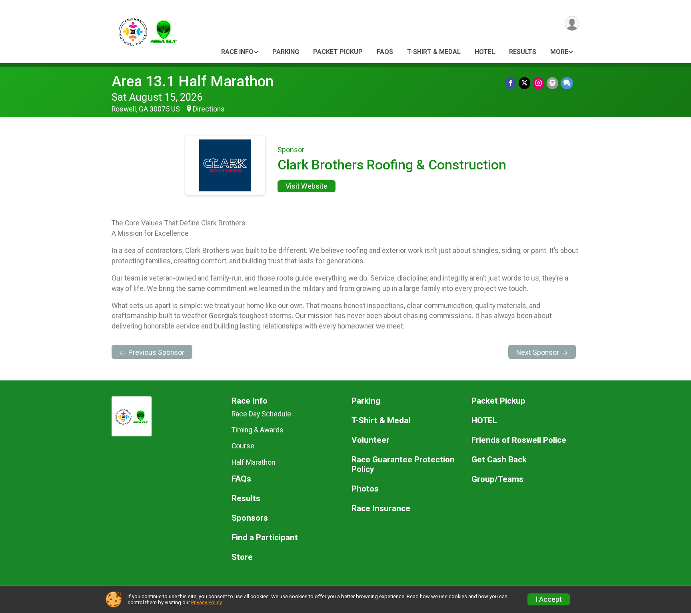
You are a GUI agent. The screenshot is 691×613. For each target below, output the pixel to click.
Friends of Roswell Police (518, 440)
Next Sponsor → (542, 352)
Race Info (237, 52)
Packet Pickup (338, 52)
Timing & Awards (258, 430)
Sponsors (250, 518)
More (559, 52)
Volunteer (370, 440)
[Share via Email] (552, 83)
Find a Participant (265, 537)
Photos (365, 489)
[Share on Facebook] (510, 83)
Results (522, 52)
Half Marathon (253, 462)
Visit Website (307, 186)
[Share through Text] (567, 83)
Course (243, 446)
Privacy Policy (206, 602)
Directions (209, 109)
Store (242, 557)
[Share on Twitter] (524, 83)
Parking (285, 52)
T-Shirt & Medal (434, 52)
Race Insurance (380, 508)
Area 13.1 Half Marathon (193, 81)
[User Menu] (572, 23)
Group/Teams (497, 479)
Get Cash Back (499, 459)
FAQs (385, 52)
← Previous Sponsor (152, 352)
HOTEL (485, 52)
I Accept (548, 599)
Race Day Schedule (261, 414)
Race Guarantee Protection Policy (403, 464)
